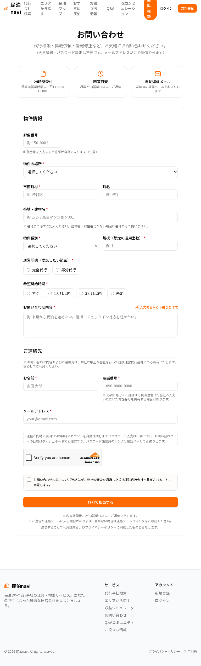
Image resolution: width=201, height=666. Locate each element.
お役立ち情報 (93, 8)
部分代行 (68, 269)
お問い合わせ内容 (39, 307)
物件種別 (32, 237)
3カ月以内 (93, 293)
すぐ (36, 293)
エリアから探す (45, 8)
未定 (120, 293)
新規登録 (162, 593)
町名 (106, 186)
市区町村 (32, 186)
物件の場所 (33, 163)
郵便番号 (30, 134)
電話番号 (111, 378)
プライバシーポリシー (100, 527)
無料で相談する (100, 502)
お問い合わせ (116, 615)
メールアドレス (37, 411)
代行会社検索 (27, 8)
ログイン (166, 8)
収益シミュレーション (128, 8)
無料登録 (187, 8)
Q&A (110, 8)
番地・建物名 (35, 209)
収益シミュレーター (121, 607)
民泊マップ (62, 8)
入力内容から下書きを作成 (159, 307)
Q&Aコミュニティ (119, 622)
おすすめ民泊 (77, 8)
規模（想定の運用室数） (124, 237)
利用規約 (69, 527)
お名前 (30, 378)
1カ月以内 (62, 293)
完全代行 (39, 269)
